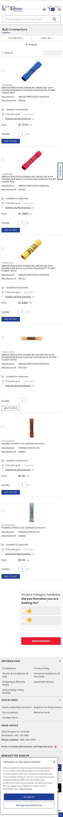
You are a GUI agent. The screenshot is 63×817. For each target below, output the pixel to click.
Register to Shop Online (48, 707)
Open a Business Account (16, 707)
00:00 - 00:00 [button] (52, 6)
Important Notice (44, 681)
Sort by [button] (46, 38)
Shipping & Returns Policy (13, 683)
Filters (15, 38)
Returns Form (42, 712)
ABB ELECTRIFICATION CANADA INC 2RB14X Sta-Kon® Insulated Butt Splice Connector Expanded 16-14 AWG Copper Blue (28, 90)
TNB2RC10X (7, 263)
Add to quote (11, 408)
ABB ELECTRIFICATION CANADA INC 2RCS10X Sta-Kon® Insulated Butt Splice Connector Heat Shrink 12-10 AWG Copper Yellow (29, 357)
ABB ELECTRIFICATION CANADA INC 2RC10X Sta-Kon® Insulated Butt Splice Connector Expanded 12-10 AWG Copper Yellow (28, 268)
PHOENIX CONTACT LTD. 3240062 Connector (24, 527)
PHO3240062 (8, 525)
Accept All (29, 796)
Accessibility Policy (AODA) (13, 691)
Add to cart (10, 141)
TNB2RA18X (7, 174)
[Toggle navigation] (4, 9)
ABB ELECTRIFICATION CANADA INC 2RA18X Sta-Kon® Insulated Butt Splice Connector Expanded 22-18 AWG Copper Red (29, 179)
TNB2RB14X (7, 85)
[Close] (54, 762)
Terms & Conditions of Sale (15, 675)
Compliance (9, 668)
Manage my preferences (29, 805)
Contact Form (10, 717)
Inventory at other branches (18, 118)
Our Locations (10, 712)
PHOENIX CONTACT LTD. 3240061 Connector (23, 443)
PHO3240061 (8, 441)
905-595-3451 (28, 739)
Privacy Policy (41, 668)
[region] (29, 786)
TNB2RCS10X (8, 352)
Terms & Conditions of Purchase (47, 675)
